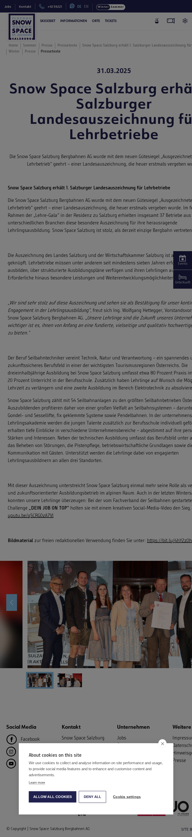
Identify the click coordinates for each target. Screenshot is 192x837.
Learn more (37, 782)
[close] (162, 743)
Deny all (93, 797)
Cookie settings (127, 797)
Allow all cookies (52, 797)
